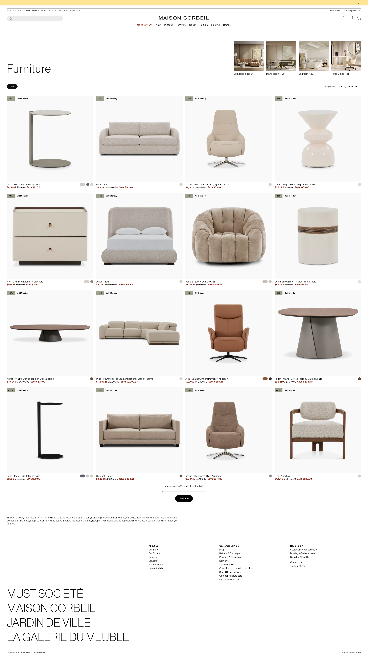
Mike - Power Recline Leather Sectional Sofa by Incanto (125, 378)
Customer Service (229, 545)
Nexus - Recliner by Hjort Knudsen (203, 476)
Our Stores (154, 553)
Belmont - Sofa (104, 476)
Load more (184, 498)
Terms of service (39, 652)
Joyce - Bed (102, 281)
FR (360, 10)
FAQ (221, 549)
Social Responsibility (230, 572)
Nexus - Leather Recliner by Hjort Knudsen (207, 184)
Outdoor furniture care (230, 576)
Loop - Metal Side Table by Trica (23, 184)
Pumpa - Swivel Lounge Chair (200, 281)
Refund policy (25, 652)
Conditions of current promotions (236, 568)
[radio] (82, 184)
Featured (352, 86)
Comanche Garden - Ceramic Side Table (295, 281)
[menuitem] (158, 25)
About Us (154, 545)
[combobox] (35, 19)
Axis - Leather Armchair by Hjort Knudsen (206, 378)
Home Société (156, 568)
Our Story (154, 549)
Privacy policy (12, 652)
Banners (153, 561)
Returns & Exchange (229, 553)
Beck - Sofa (102, 184)
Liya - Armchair (282, 476)
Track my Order (298, 566)
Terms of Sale (226, 564)
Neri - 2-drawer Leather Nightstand (25, 281)
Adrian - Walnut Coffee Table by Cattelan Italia (30, 378)
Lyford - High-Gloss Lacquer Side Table (295, 184)
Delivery (223, 561)
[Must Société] (184, 18)
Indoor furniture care (229, 579)
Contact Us (296, 562)
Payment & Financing (230, 557)
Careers (153, 557)
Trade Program (156, 564)
